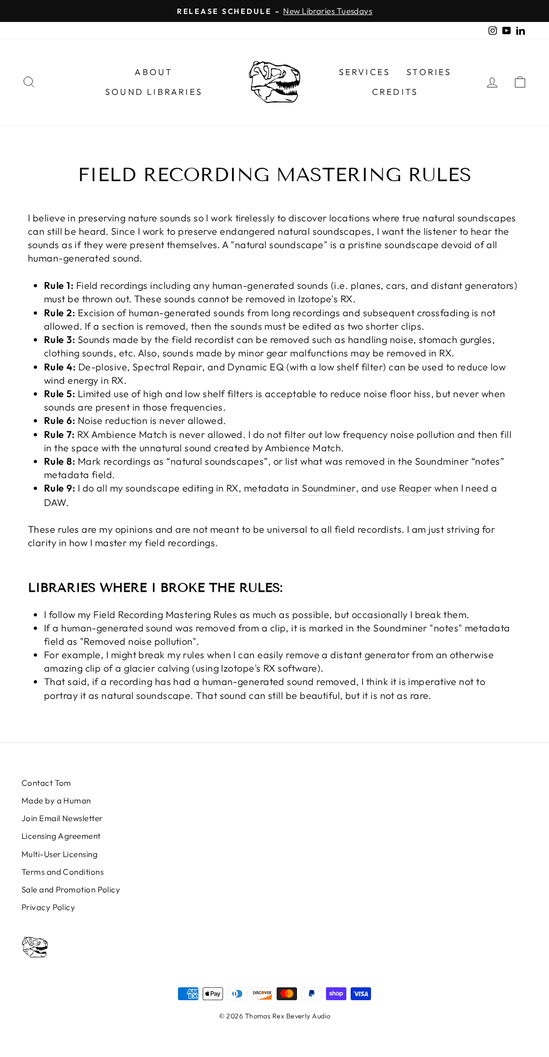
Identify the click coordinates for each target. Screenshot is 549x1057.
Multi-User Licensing (59, 854)
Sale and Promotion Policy (70, 889)
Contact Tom (46, 783)
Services (365, 71)
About (154, 71)
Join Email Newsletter (61, 818)
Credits (395, 91)
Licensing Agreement (61, 836)
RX (232, 488)
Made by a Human (56, 800)
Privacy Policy (48, 907)
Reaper (415, 488)
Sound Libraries (154, 91)
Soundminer (329, 488)
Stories (428, 71)
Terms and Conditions (62, 872)
